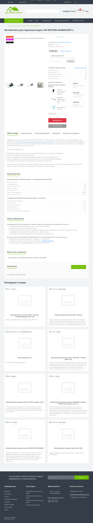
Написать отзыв (78, 267)
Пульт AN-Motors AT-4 (25, 358)
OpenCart (13, 517)
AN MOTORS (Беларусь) (64, 42)
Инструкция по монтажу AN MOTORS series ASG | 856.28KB (27, 258)
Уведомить (57, 120)
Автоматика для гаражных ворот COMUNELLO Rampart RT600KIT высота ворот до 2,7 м (68, 403)
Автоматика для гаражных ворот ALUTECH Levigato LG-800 (25, 402)
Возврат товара (9, 504)
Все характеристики (80, 68)
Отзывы (30, 20)
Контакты (33, 4)
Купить (70, 61)
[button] (10, 2)
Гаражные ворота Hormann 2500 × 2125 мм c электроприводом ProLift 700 (24, 315)
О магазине (8, 494)
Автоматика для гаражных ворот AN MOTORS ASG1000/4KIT (25, 448)
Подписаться (81, 477)
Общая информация (42, 133)
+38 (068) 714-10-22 (78, 20)
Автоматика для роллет (33, 505)
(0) (63, 37)
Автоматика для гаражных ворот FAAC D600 (68, 448)
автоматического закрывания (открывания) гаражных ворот (35, 142)
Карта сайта (8, 507)
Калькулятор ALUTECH (62, 20)
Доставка (76, 93)
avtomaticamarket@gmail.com (79, 494)
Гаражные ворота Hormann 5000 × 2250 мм (68, 315)
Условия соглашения (10, 499)
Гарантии (76, 102)
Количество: (52, 114)
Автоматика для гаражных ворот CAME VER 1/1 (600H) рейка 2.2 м (68, 358)
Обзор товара (12, 133)
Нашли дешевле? (65, 51)
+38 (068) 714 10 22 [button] (76, 491)
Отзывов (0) (56, 133)
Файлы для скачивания (71, 133)
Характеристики (26, 133)
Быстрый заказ (57, 126)
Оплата (75, 83)
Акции (6, 510)
